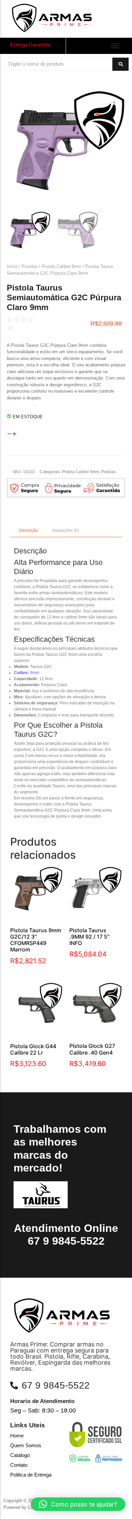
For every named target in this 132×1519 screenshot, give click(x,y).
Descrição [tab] (28, 530)
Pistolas (30, 266)
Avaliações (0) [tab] (65, 530)
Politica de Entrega (30, 1475)
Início (12, 266)
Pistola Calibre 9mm (61, 266)
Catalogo (20, 1455)
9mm (26, 672)
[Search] (120, 64)
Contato (18, 1465)
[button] (78, 1504)
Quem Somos (25, 1445)
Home (17, 1435)
